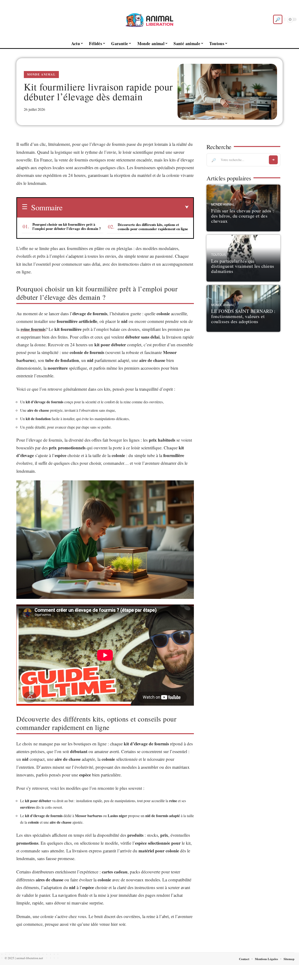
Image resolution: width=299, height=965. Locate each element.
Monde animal (41, 74)
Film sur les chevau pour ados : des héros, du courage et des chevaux (242, 215)
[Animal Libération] (149, 19)
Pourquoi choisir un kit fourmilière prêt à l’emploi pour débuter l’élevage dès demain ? (66, 226)
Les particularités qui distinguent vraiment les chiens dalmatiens (242, 266)
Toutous (218, 255)
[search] (277, 19)
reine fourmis (33, 329)
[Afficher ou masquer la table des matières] (125, 207)
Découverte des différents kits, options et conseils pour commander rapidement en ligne (153, 226)
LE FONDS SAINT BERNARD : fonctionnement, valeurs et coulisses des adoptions (243, 316)
